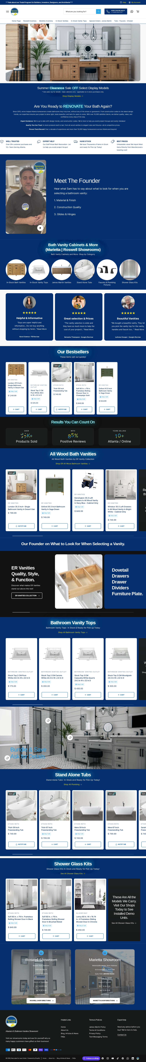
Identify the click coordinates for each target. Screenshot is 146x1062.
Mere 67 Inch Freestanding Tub (115, 828)
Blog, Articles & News (69, 1033)
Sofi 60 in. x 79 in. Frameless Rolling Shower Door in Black (20, 918)
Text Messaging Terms (98, 1037)
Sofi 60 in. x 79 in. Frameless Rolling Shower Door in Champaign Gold (83, 392)
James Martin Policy (97, 1027)
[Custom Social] (137, 1058)
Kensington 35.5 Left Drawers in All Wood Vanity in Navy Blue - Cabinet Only (86, 500)
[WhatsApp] (132, 11)
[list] (73, 145)
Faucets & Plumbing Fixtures (107, 283)
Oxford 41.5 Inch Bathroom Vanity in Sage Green (105, 391)
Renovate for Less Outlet (18, 1058)
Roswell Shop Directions (40, 1000)
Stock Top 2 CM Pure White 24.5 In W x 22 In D (19, 676)
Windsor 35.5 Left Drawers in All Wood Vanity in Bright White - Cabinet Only (119, 509)
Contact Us (121, 1035)
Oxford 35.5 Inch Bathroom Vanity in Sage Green (53, 507)
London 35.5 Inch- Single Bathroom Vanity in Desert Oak (21, 507)
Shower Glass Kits (130, 282)
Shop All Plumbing (72, 784)
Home (63, 1027)
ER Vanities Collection (25, 595)
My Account (135, 2)
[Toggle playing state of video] (40, 228)
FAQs (63, 1037)
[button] (7, 11)
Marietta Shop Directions (104, 1000)
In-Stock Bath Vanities (16, 282)
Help (124, 2)
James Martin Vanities (61, 282)
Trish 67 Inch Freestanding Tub (49, 828)
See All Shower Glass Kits (72, 873)
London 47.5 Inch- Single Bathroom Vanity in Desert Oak (16, 385)
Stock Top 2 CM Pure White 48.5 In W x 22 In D (37, 392)
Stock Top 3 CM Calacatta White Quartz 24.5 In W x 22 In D (84, 678)
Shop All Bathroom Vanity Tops (71, 632)
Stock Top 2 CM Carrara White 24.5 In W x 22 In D (52, 676)
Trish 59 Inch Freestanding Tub (60, 390)
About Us (64, 1030)
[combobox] (82, 11)
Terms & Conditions (97, 1030)
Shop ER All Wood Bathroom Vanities (72, 463)
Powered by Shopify (33, 1058)
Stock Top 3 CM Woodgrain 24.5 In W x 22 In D (120, 676)
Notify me (62, 409)
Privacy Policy (94, 1033)
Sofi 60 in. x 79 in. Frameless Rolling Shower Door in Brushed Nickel (53, 919)
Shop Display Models (72, 96)
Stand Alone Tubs (84, 282)
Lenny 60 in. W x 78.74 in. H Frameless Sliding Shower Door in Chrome (86, 919)
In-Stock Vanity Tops (39, 282)
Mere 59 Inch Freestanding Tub (82, 828)
